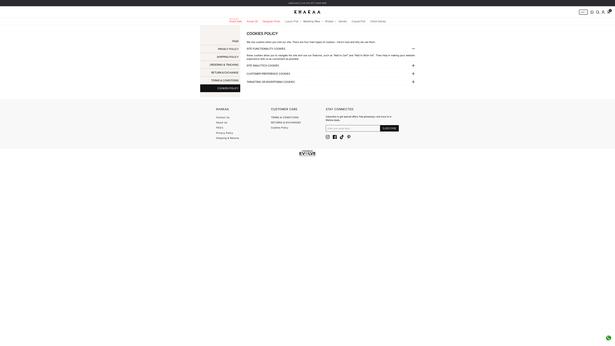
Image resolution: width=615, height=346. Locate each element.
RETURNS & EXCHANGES (286, 122)
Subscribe (389, 128)
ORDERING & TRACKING (224, 64)
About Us (221, 122)
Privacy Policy (224, 133)
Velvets (342, 21)
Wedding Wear (311, 21)
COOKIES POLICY (228, 88)
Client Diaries (378, 21)
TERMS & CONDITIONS (225, 80)
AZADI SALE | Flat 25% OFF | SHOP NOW (307, 3)
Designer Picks (271, 21)
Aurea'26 (252, 21)
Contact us (223, 117)
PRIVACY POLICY (228, 49)
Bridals (329, 21)
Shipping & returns (227, 138)
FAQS (235, 41)
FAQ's (219, 127)
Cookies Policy (279, 127)
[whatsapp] (608, 338)
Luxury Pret (291, 21)
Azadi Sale (235, 21)
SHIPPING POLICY (228, 56)
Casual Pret (358, 21)
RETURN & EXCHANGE (225, 72)
